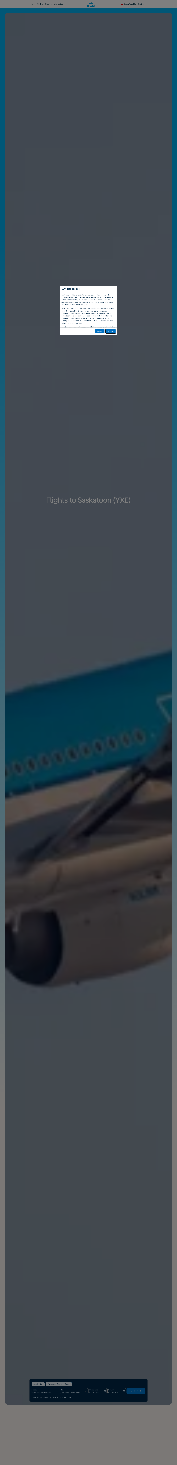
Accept (110, 331)
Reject (99, 331)
